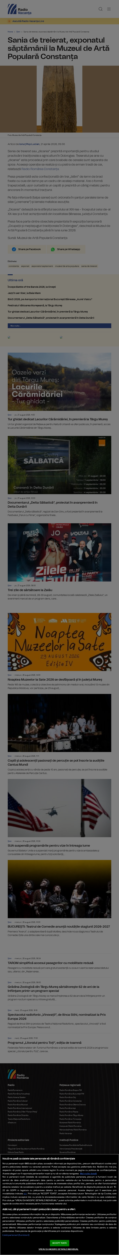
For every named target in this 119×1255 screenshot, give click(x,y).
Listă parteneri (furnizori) (15, 1235)
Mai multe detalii (88, 1173)
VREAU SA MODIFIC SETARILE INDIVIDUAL (59, 1249)
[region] (59, 1204)
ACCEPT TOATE (59, 1243)
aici (25, 1194)
